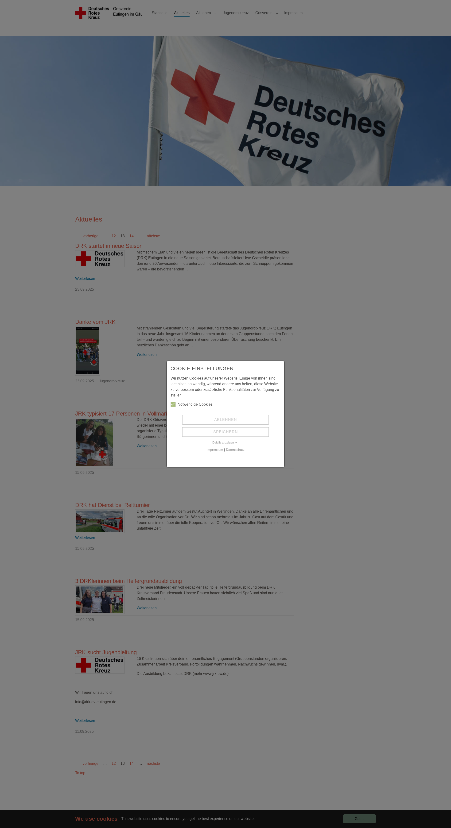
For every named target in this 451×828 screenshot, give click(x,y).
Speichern (225, 432)
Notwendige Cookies (195, 404)
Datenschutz (235, 450)
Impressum (214, 450)
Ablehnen (225, 420)
